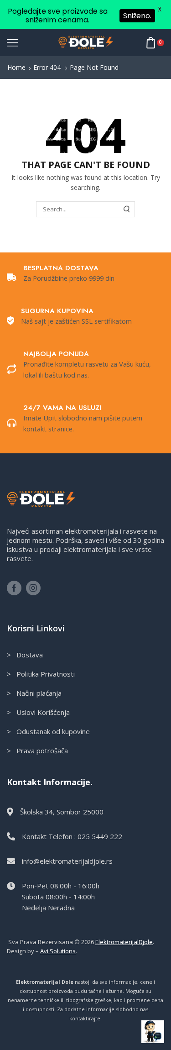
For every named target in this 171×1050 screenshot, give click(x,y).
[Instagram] (33, 588)
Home (16, 67)
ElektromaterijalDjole (124, 942)
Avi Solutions (58, 951)
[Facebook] (14, 588)
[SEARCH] (127, 209)
